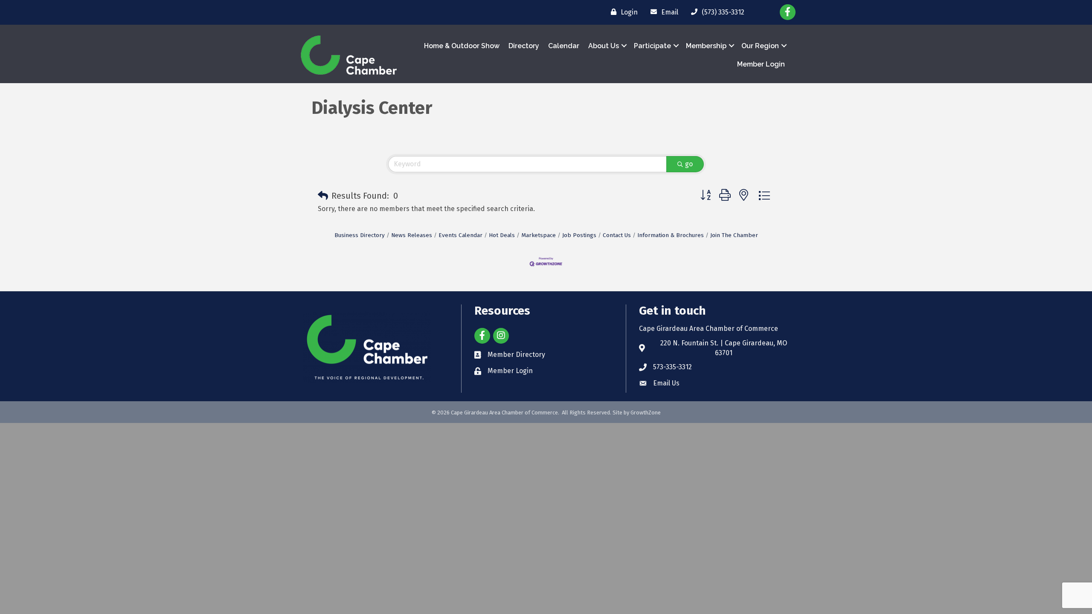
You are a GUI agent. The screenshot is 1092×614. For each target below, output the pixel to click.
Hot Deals (502, 235)
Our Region (760, 46)
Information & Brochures (670, 235)
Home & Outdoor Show (462, 46)
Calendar (563, 46)
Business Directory (359, 235)
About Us (603, 46)
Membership (706, 46)
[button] (323, 195)
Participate (652, 46)
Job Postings (579, 235)
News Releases (411, 235)
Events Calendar (460, 235)
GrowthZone (645, 412)
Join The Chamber (734, 235)
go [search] (689, 164)
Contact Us (617, 235)
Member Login (761, 64)
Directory (523, 46)
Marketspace (538, 235)
